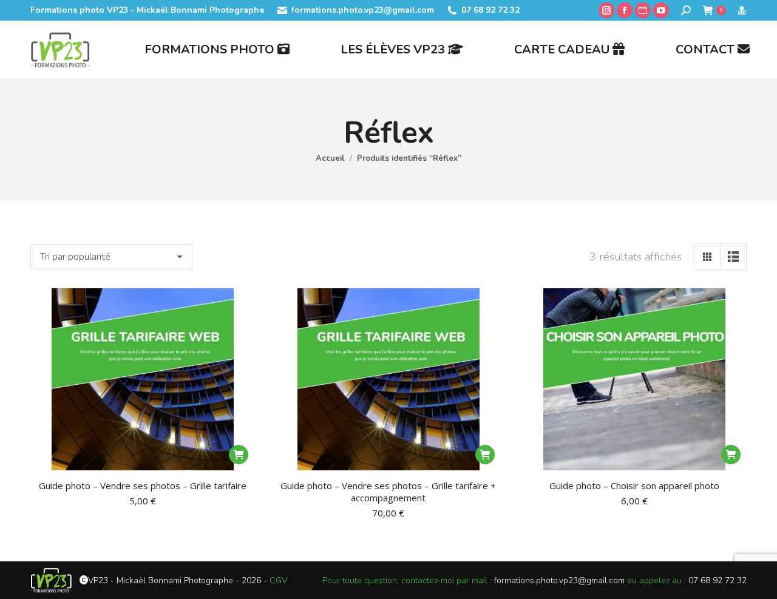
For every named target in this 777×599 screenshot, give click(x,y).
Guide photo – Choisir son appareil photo (634, 485)
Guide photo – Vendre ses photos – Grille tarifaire (142, 485)
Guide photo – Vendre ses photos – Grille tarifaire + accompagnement (388, 491)
